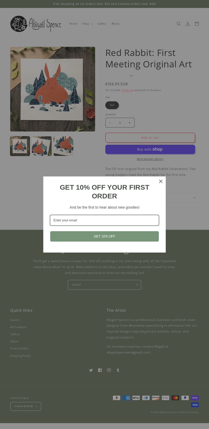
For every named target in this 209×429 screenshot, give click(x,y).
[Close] (161, 181)
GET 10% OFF (104, 236)
